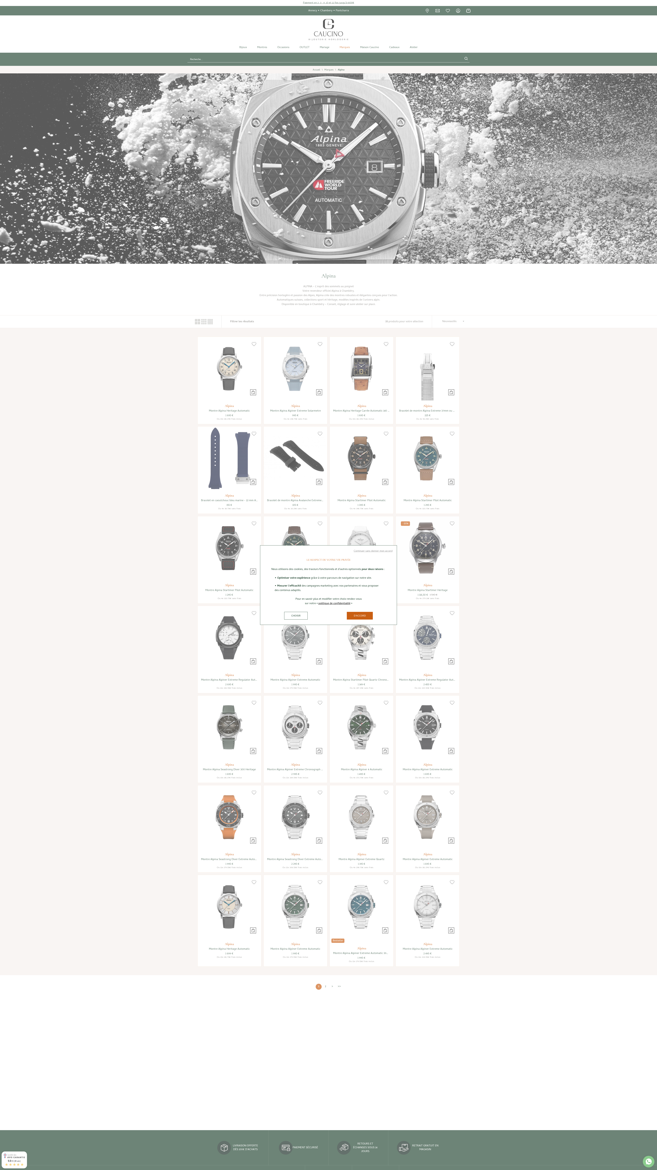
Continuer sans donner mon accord (373, 551)
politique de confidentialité (334, 603)
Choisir (296, 616)
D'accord (360, 616)
